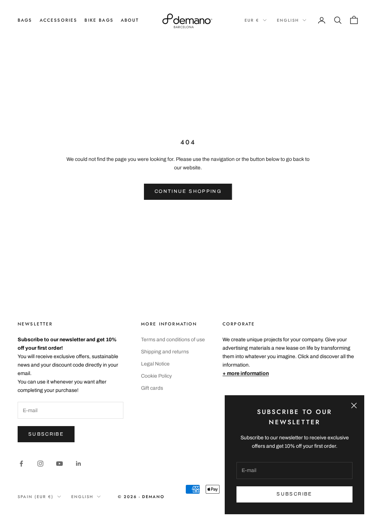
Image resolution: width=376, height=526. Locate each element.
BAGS (25, 20)
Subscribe (46, 434)
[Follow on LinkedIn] (78, 463)
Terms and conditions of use (173, 339)
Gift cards (152, 388)
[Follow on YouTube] (59, 463)
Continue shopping (188, 191)
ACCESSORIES (58, 20)
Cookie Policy (156, 376)
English (288, 20)
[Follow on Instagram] (40, 463)
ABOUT (130, 20)
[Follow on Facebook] (21, 463)
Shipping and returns (165, 351)
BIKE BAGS (98, 20)
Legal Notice (155, 364)
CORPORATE (239, 324)
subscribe (294, 494)
